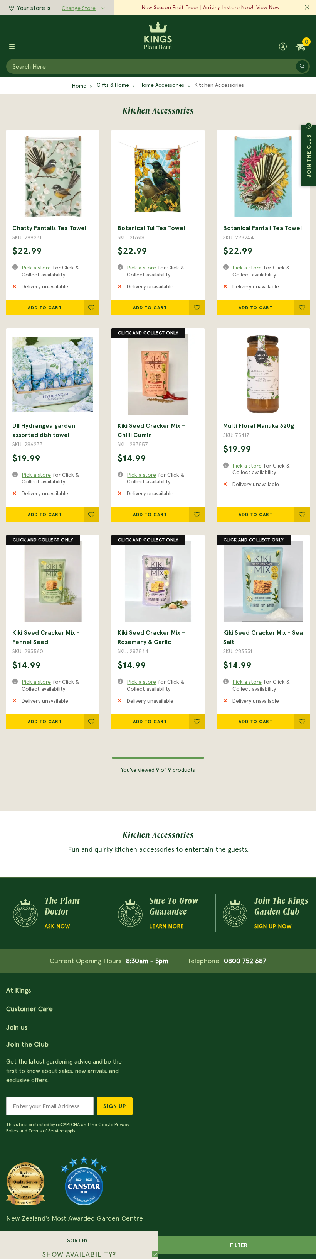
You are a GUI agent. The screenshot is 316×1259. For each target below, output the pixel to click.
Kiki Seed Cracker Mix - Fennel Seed (46, 637)
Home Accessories (162, 84)
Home (79, 85)
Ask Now (57, 926)
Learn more (167, 926)
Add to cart (45, 307)
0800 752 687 (245, 960)
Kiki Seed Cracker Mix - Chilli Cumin (151, 430)
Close (309, 125)
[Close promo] (307, 7)
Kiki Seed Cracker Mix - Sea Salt (263, 637)
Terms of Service (46, 1131)
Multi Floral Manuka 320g (258, 425)
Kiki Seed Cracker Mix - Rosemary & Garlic (151, 637)
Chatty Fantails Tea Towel (49, 228)
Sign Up (114, 1106)
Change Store (79, 8)
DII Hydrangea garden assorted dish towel (43, 430)
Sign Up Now (273, 926)
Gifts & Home (113, 84)
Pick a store (36, 267)
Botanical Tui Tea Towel (151, 228)
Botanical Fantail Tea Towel (262, 228)
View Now (268, 7)
